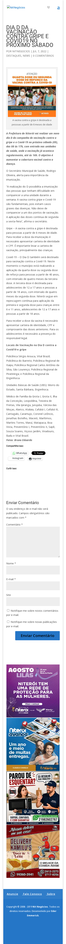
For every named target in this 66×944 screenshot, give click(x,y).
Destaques (13, 55)
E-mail (11, 579)
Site (8, 595)
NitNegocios (21, 51)
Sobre (51, 894)
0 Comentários (43, 55)
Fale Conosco (32, 894)
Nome (11, 563)
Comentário (14, 524)
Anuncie (12, 894)
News (26, 55)
